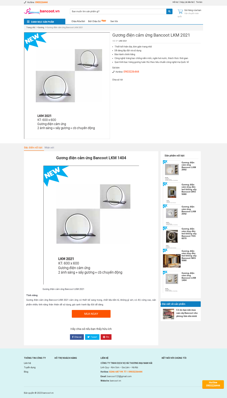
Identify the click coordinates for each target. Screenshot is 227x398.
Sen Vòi (114, 21)
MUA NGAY (91, 313)
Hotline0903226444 (213, 384)
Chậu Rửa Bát (78, 21)
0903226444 (41, 2)
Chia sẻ (78, 337)
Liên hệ (27, 363)
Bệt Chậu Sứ (94, 21)
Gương (41, 27)
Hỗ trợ (175, 2)
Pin (107, 337)
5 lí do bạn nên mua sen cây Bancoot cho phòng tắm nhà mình (187, 313)
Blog (26, 372)
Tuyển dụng (30, 367)
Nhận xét (49, 147)
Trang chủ (30, 27)
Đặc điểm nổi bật (33, 147)
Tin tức (199, 2)
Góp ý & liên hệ (186, 2)
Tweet (93, 337)
